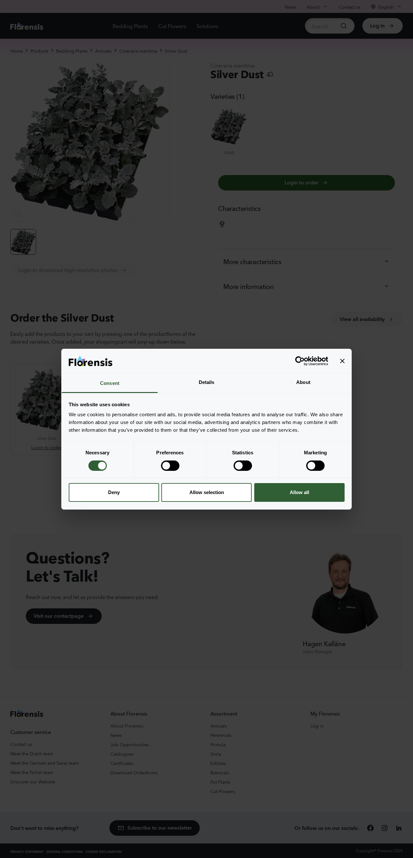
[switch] (170, 465)
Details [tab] (207, 382)
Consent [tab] (109, 383)
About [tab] (303, 382)
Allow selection (206, 492)
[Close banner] (342, 361)
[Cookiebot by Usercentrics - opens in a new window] (300, 361)
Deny (114, 492)
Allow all (299, 492)
